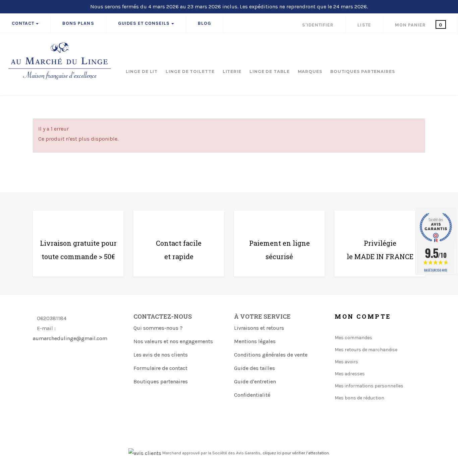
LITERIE (232, 71)
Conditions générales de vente (270, 355)
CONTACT (23, 23)
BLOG (204, 23)
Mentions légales (255, 341)
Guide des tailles (254, 368)
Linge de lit (142, 71)
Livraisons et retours (259, 328)
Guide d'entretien (255, 381)
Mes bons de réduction (359, 398)
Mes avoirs (346, 362)
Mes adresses (350, 374)
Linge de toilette (190, 71)
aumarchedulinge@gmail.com (70, 338)
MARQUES (310, 71)
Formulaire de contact (160, 368)
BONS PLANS (78, 23)
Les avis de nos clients (160, 355)
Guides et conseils (144, 23)
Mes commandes (353, 337)
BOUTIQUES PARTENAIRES (362, 71)
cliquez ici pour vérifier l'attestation (296, 453)
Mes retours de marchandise (366, 350)
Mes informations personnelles (369, 386)
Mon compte (363, 316)
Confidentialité (252, 395)
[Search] (448, 45)
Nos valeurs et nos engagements (173, 341)
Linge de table (269, 71)
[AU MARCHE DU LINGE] (59, 60)
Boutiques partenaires (160, 381)
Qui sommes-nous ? (158, 328)
